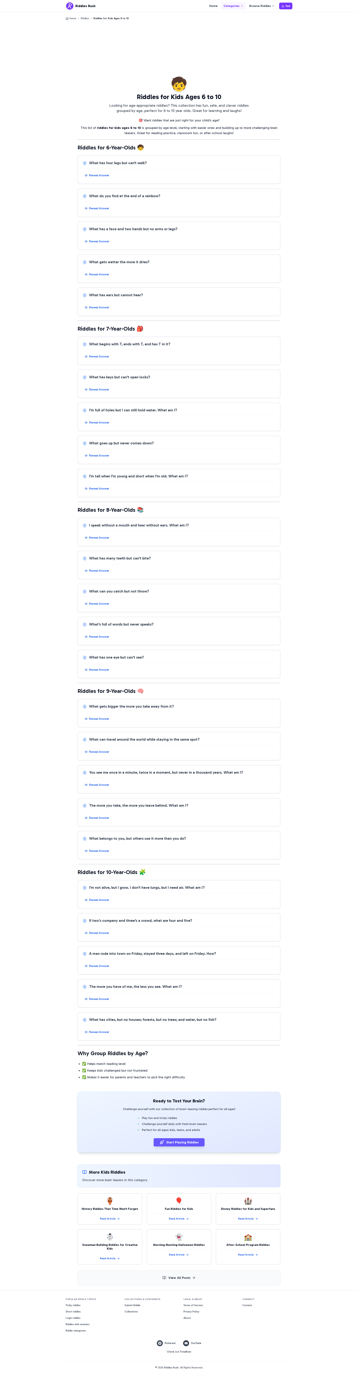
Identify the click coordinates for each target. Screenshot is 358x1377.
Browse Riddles (260, 6)
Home (213, 6)
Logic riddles (73, 1318)
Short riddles (73, 1311)
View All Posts (179, 1278)
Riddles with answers (78, 1324)
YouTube (196, 1343)
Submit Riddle (132, 1305)
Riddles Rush (171, 1367)
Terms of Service (193, 1305)
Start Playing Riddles (182, 1142)
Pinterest (170, 1343)
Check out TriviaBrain (179, 1351)
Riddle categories (76, 1330)
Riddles (85, 18)
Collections (131, 1311)
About (187, 1318)
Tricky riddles (73, 1305)
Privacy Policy (191, 1311)
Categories (232, 6)
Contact (247, 1305)
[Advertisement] (179, 48)
